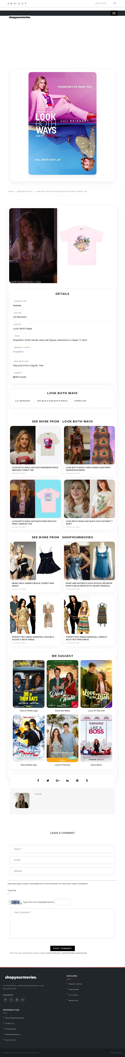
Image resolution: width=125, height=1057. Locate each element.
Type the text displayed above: (39, 902)
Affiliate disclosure (12, 1034)
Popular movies (75, 984)
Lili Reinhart (22, 401)
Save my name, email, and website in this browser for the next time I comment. (48, 883)
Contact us (9, 1023)
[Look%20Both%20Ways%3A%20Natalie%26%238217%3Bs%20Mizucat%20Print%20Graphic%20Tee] (38, 781)
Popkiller (18, 351)
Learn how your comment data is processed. (66, 953)
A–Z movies (73, 995)
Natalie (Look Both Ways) (52, 401)
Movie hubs (73, 1000)
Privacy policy (10, 1029)
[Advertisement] (62, 39)
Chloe (38, 794)
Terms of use (10, 1040)
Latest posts (74, 989)
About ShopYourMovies (14, 1018)
